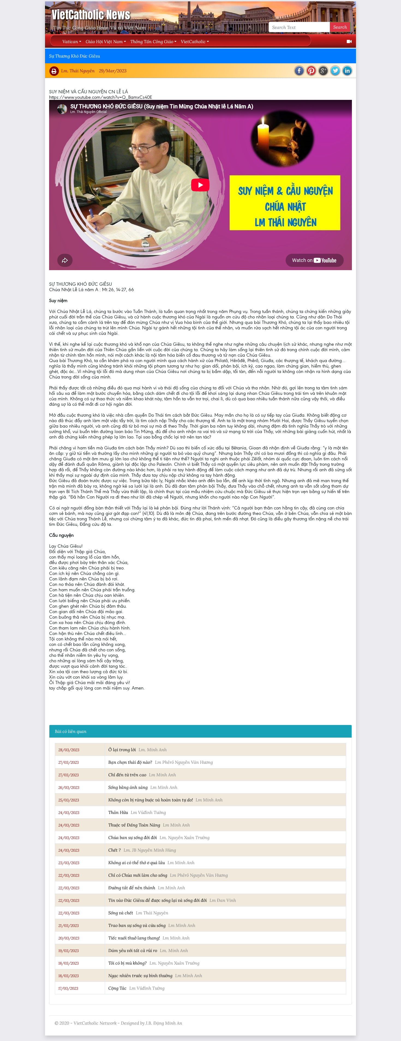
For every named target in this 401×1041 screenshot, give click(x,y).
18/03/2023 (68, 963)
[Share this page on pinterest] (311, 70)
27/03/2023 (68, 762)
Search (340, 27)
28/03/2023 (68, 749)
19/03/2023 (68, 950)
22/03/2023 (68, 875)
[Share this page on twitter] (335, 70)
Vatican (70, 41)
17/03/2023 (68, 988)
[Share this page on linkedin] (347, 70)
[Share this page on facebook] (299, 70)
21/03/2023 (68, 925)
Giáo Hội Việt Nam (104, 41)
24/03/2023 (68, 812)
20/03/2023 (68, 938)
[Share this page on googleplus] (323, 70)
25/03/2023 (68, 800)
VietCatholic (193, 41)
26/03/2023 (68, 787)
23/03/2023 (68, 862)
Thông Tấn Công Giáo (151, 41)
